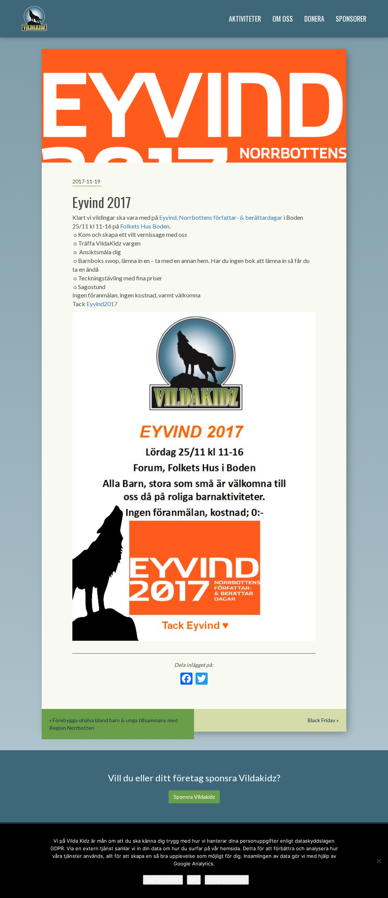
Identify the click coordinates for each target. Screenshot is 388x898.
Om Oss (282, 18)
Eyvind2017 (101, 303)
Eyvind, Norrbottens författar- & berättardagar (220, 217)
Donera (314, 18)
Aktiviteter (245, 18)
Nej (194, 880)
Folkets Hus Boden (144, 226)
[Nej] (378, 861)
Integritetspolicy (227, 880)
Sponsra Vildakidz (194, 796)
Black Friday (321, 720)
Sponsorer (351, 18)
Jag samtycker (163, 880)
